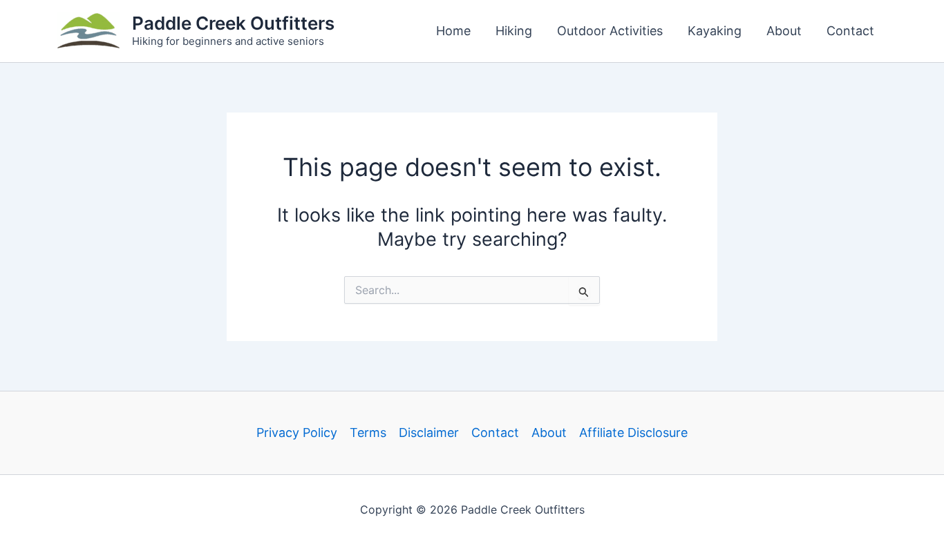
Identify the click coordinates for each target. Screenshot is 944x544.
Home (453, 30)
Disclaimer (429, 432)
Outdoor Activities (610, 30)
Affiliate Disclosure (633, 432)
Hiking (513, 30)
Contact (850, 30)
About (784, 30)
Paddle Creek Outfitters (233, 23)
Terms (368, 432)
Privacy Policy (296, 432)
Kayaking (715, 30)
